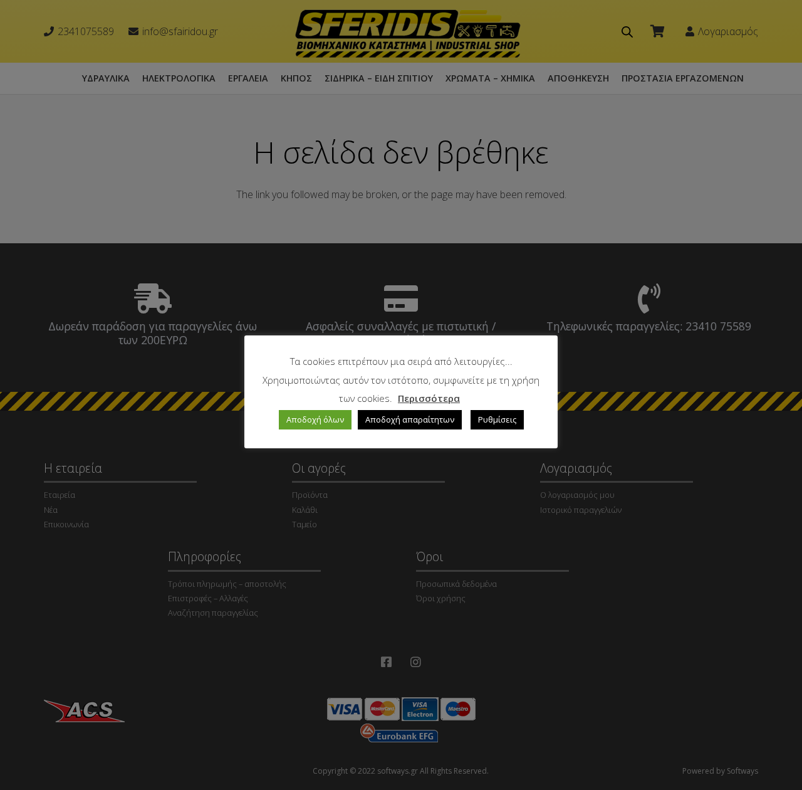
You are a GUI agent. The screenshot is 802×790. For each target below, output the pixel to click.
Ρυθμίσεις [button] (497, 419)
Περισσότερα (429, 398)
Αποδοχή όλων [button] (315, 419)
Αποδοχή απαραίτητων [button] (409, 419)
